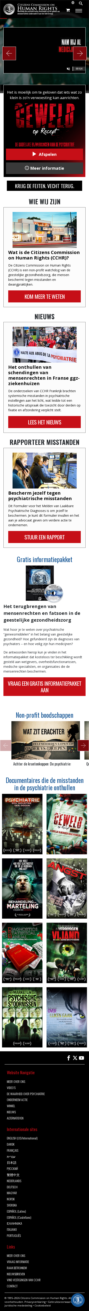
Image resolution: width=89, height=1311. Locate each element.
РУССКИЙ (12, 1169)
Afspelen (47, 154)
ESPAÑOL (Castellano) (19, 1217)
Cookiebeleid (42, 1305)
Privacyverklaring (35, 1302)
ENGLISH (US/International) (22, 1138)
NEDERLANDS (14, 1181)
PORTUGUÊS (14, 1236)
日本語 (11, 1162)
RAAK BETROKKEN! (17, 1268)
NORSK (11, 1199)
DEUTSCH (12, 1187)
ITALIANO (12, 1229)
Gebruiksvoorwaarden (62, 1302)
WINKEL (11, 1106)
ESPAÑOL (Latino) (16, 1211)
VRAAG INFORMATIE (18, 1262)
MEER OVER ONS (16, 1082)
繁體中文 (13, 1175)
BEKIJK (79, 68)
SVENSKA (12, 1205)
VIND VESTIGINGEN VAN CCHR (24, 1280)
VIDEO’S (11, 1088)
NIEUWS (11, 1112)
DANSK (10, 1144)
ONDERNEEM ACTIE (17, 1100)
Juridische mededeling (18, 1305)
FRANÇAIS (12, 1150)
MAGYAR (12, 1193)
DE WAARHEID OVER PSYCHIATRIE (26, 1094)
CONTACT (12, 1286)
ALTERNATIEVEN (15, 1118)
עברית (11, 1157)
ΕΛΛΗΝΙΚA (14, 1223)
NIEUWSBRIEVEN (16, 1274)
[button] (9, 53)
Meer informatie (46, 168)
